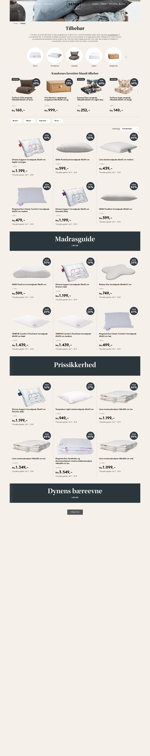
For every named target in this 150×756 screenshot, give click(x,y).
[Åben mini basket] (132, 4)
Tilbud (103, 4)
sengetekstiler (113, 35)
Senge (17, 4)
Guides (95, 4)
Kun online (113, 4)
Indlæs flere (75, 512)
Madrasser (27, 4)
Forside (15, 23)
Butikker (122, 4)
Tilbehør (37, 4)
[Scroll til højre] (126, 57)
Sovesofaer (48, 4)
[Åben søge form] (128, 4)
